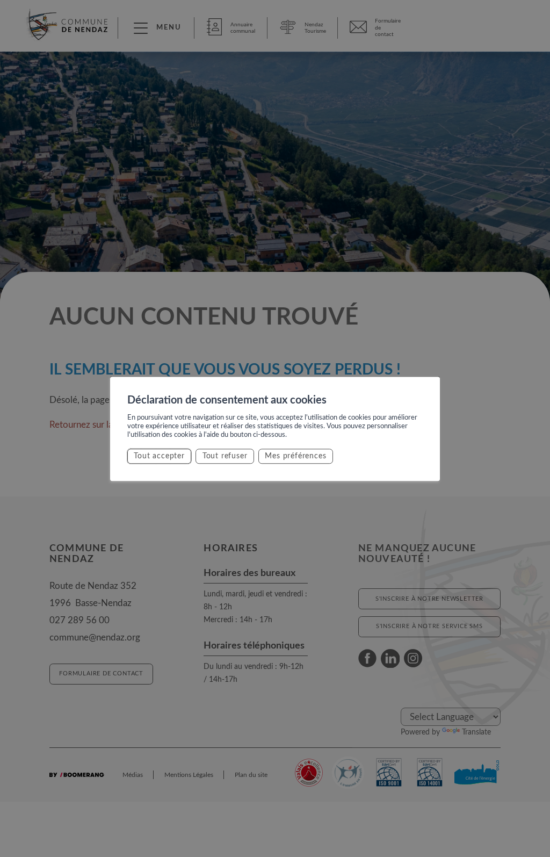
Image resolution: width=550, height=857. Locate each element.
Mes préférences (295, 456)
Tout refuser (225, 456)
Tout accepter (159, 456)
